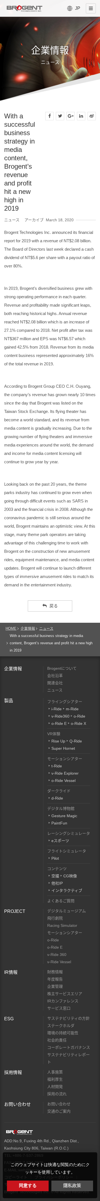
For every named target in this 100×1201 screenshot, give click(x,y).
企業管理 (55, 986)
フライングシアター (64, 701)
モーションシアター (64, 758)
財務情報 (55, 972)
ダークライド (59, 791)
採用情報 (13, 1072)
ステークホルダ (60, 1025)
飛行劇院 (55, 918)
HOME (11, 628)
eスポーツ (60, 840)
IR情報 (11, 972)
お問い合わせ (17, 1104)
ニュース (46, 628)
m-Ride (72, 709)
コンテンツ (57, 868)
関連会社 (55, 683)
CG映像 (70, 876)
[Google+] (70, 116)
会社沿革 (55, 675)
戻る (53, 605)
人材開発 (55, 1086)
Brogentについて (62, 668)
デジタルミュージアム (66, 911)
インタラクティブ (66, 890)
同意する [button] (28, 1185)
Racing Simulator (62, 925)
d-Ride (57, 798)
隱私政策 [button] (72, 1185)
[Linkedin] (81, 116)
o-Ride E (59, 723)
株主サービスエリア (64, 993)
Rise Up (58, 741)
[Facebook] (49, 116)
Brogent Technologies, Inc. (19, 1132)
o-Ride (79, 716)
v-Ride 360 (56, 954)
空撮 (55, 876)
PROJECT (14, 911)
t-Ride (56, 766)
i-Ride (56, 709)
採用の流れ (57, 1094)
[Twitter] (60, 116)
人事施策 (55, 1072)
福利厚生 (55, 1079)
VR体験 (53, 734)
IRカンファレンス (62, 1001)
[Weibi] (92, 116)
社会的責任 (57, 1040)
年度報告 (55, 979)
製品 (8, 700)
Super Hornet (63, 748)
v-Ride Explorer (65, 773)
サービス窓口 (59, 1008)
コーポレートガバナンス (68, 1047)
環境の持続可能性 (62, 1033)
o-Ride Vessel (63, 780)
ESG (9, 1018)
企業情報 (28, 628)
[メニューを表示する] (91, 8)
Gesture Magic (64, 816)
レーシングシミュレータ (68, 833)
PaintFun (59, 823)
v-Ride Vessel (59, 962)
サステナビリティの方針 (68, 1018)
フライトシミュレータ (66, 851)
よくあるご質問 (60, 901)
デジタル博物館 (60, 808)
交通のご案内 (59, 1111)
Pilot (55, 858)
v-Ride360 (60, 716)
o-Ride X (78, 723)
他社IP (57, 883)
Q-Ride (75, 741)
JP (77, 8)
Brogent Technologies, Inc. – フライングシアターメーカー (24, 8)
